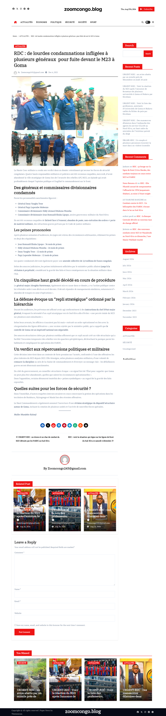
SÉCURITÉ (70, 22)
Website (17, 613)
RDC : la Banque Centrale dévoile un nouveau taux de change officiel (137, 220)
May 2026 (127, 278)
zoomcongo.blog (83, 9)
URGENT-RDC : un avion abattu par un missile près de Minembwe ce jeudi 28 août (137, 77)
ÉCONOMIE (41, 22)
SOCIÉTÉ (82, 22)
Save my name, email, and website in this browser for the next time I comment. (51, 625)
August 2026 (128, 259)
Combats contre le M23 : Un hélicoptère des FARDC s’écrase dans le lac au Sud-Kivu (136, 206)
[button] (153, 22)
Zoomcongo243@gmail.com (32, 72)
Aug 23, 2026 (95, 526)
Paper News (45, 710)
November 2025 (130, 317)
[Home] (15, 22)
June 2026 (127, 272)
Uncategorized (129, 348)
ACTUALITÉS (26, 22)
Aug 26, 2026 (25, 526)
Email (17, 601)
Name (17, 589)
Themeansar (17, 713)
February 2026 (129, 297)
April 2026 (127, 284)
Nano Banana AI (130, 183)
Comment (19, 552)
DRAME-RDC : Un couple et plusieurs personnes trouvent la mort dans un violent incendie (137, 143)
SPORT (93, 22)
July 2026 (127, 265)
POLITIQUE (56, 22)
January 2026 (128, 304)
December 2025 (130, 310)
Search (129, 45)
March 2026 (128, 291)
